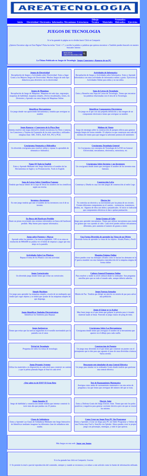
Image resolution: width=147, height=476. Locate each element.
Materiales (107, 22)
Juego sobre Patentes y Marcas (40, 237)
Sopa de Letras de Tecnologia (105, 91)
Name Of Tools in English (40, 164)
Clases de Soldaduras (40, 419)
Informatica (57, 22)
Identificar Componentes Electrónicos (105, 109)
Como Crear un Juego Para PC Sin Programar (105, 419)
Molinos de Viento (105, 127)
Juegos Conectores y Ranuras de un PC (94, 60)
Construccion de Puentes (105, 346)
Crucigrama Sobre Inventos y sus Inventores (105, 164)
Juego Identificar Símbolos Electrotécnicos (40, 312)
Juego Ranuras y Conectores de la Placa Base (39, 127)
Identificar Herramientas (40, 109)
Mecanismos (70, 22)
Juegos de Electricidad (40, 72)
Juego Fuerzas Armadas (105, 291)
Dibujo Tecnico (95, 20)
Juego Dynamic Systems (40, 364)
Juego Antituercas (40, 328)
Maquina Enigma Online (105, 255)
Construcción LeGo (105, 182)
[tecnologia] (73, 15)
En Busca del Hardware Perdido (40, 218)
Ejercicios (132, 22)
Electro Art (105, 200)
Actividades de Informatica (105, 72)
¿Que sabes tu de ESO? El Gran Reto (40, 383)
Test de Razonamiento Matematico (106, 383)
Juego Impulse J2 (40, 401)
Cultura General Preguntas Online (105, 273)
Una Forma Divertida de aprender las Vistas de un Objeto (105, 237)
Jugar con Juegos (83, 443)
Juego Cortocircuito (40, 273)
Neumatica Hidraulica (120, 20)
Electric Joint (105, 401)
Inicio (20, 22)
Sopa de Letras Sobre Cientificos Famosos (40, 182)
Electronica (45, 22)
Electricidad (32, 22)
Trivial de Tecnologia (40, 346)
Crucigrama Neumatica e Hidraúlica (40, 145)
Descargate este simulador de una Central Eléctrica (105, 364)
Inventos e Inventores (40, 200)
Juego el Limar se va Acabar (105, 310)
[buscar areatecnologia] (74, 55)
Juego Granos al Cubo (105, 218)
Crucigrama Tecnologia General (105, 145)
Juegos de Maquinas (40, 91)
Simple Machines (40, 291)
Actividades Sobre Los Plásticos (40, 255)
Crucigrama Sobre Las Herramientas (105, 328)
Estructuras (82, 22)
